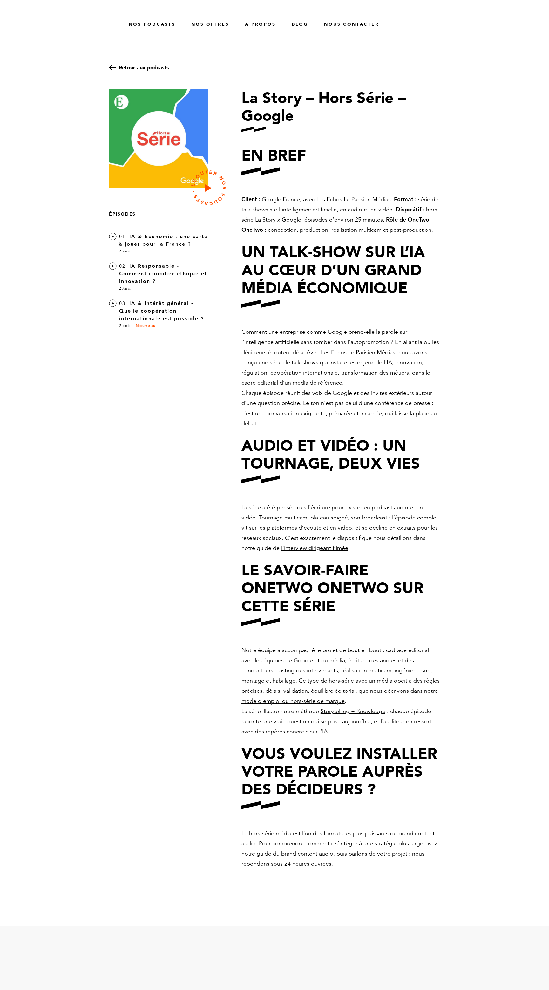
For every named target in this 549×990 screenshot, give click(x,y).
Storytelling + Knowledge (353, 711)
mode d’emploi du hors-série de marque (293, 701)
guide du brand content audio (295, 853)
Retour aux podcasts (144, 67)
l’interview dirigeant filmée (314, 548)
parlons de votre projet (378, 853)
